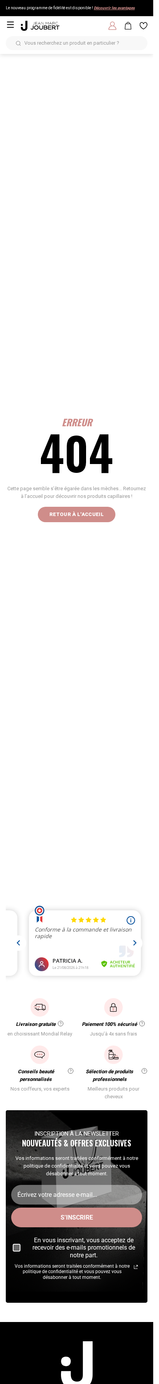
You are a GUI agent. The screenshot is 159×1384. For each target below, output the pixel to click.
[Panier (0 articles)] (128, 26)
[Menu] (10, 24)
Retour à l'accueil (76, 514)
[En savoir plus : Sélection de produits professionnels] (144, 1071)
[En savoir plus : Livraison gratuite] (61, 1023)
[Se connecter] (112, 26)
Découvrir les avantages (114, 8)
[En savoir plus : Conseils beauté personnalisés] (71, 1071)
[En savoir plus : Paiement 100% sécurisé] (142, 1023)
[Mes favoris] (143, 26)
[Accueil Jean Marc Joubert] (40, 26)
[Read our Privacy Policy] (135, 1267)
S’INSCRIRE (77, 1217)
